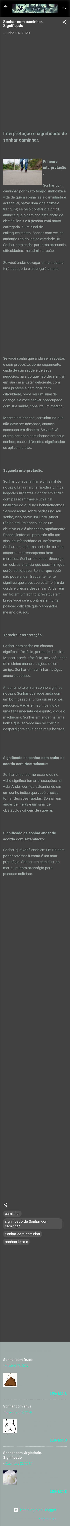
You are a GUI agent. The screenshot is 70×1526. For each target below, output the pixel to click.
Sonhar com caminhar (22, 1234)
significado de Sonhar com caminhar (26, 1223)
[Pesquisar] (64, 8)
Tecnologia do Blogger (37, 1510)
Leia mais (58, 1393)
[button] (64, 23)
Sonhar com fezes (17, 1360)
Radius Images (47, 1518)
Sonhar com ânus (17, 1406)
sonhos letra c (16, 1241)
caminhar (12, 1213)
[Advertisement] (35, 82)
